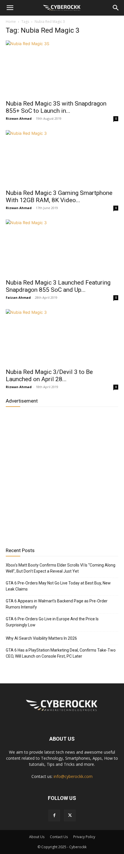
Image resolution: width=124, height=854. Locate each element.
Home (11, 21)
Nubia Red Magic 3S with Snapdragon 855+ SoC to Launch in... (56, 107)
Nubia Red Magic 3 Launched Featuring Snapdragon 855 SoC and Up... (58, 286)
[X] (70, 815)
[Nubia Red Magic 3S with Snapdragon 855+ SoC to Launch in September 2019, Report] (62, 68)
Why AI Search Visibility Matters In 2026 (41, 638)
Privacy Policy (84, 836)
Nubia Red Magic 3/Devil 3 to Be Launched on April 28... (49, 375)
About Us (36, 836)
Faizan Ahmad (18, 297)
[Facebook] (54, 815)
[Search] (116, 8)
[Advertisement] (62, 475)
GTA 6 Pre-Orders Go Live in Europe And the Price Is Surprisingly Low (52, 622)
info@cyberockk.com (73, 776)
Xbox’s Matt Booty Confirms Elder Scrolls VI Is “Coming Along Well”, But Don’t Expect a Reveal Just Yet (60, 568)
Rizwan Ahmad (19, 118)
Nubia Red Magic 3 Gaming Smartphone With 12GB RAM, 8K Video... (59, 196)
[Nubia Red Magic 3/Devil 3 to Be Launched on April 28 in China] (62, 337)
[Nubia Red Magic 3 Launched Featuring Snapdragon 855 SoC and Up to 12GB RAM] (62, 247)
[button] (10, 8)
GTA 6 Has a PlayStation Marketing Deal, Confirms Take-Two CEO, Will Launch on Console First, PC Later (61, 653)
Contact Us (59, 836)
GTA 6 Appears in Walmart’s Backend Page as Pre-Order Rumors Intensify (57, 604)
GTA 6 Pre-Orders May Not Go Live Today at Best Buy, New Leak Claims (58, 586)
